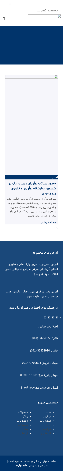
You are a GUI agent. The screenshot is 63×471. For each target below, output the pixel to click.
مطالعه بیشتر (48, 222)
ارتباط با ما (22, 420)
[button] (35, 4)
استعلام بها (45, 420)
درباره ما (46, 416)
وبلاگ (25, 416)
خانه (48, 412)
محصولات (23, 412)
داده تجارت (21, 465)
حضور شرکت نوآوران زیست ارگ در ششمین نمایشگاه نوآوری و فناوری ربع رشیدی (32, 188)
